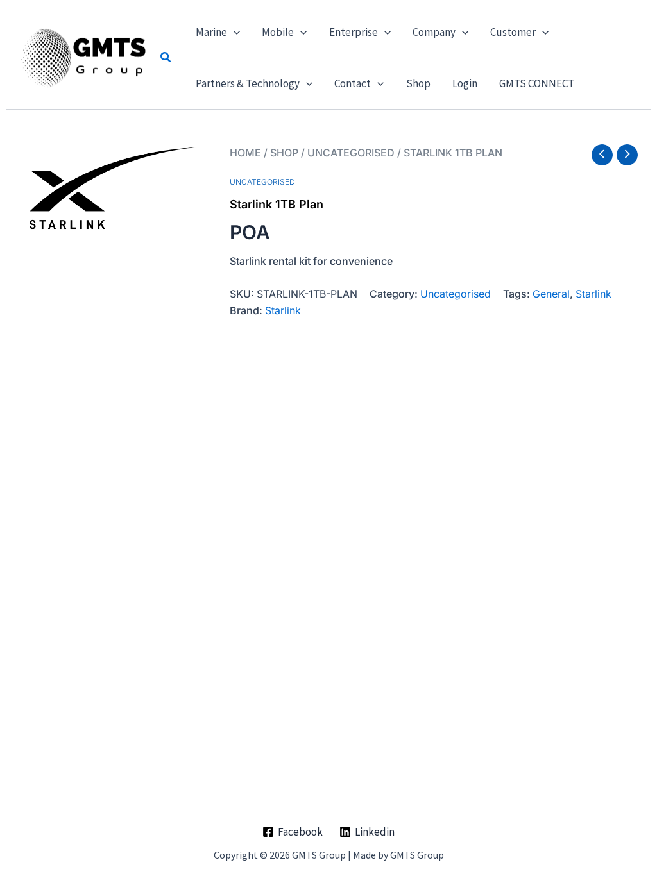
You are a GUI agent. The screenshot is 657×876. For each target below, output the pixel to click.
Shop (284, 152)
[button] (166, 57)
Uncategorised (351, 152)
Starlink (593, 293)
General (551, 293)
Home (245, 152)
